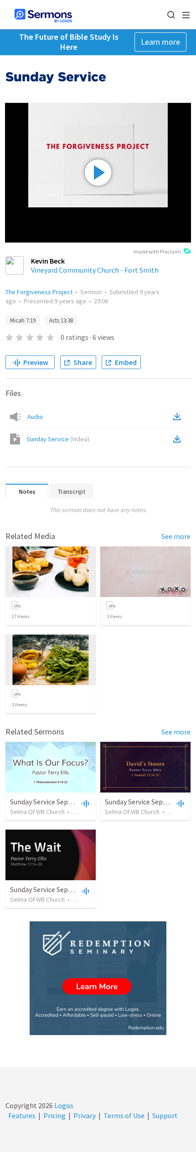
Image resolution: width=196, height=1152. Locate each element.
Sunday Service (57, 439)
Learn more (160, 42)
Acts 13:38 (61, 320)
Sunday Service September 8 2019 (61, 889)
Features (22, 1115)
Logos (63, 1105)
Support (165, 1115)
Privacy (84, 1115)
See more (176, 536)
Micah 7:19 (23, 320)
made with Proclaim (157, 251)
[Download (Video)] (178, 439)
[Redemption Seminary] (98, 978)
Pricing (54, 1115)
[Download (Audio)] (178, 416)
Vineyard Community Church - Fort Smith (95, 270)
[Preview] (84, 803)
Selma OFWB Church (37, 812)
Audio (35, 416)
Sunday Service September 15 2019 (63, 801)
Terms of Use (123, 1115)
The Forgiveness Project (38, 292)
